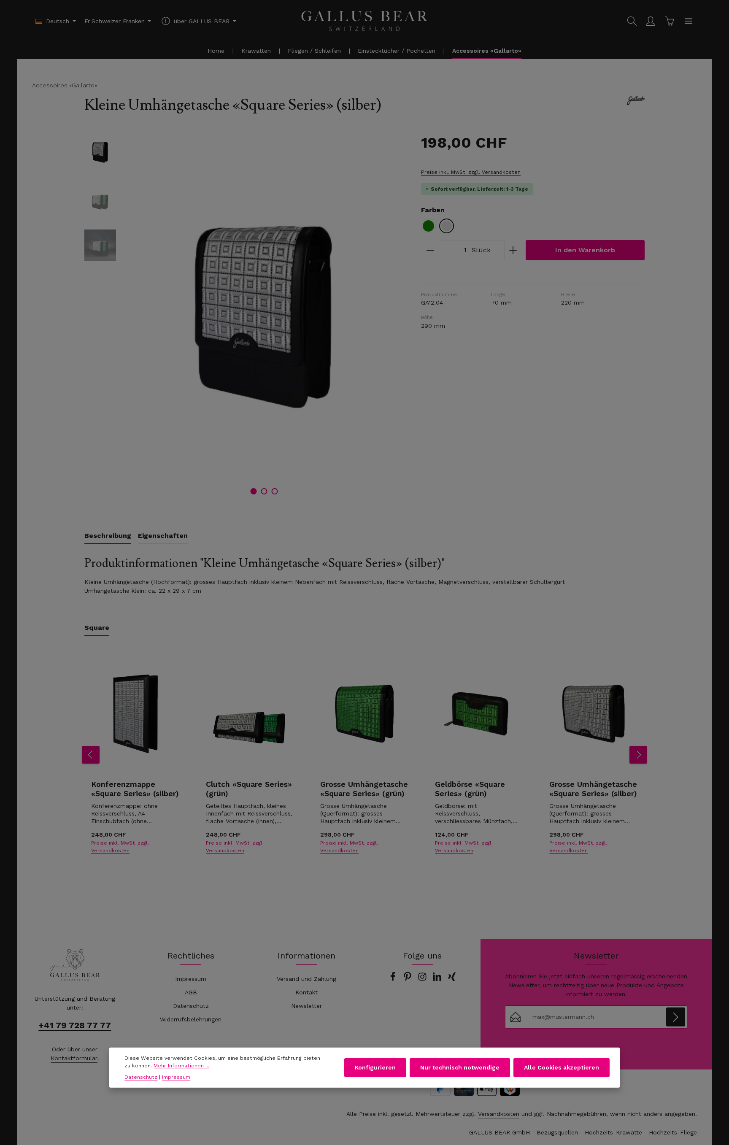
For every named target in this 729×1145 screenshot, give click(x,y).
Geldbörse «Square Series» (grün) (470, 789)
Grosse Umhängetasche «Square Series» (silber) (593, 789)
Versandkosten (498, 1113)
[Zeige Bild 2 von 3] (264, 491)
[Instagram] (423, 979)
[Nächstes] (638, 755)
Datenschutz (191, 1005)
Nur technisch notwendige (460, 1067)
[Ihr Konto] (650, 21)
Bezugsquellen (557, 1132)
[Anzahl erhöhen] (513, 250)
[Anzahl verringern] (430, 250)
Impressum (190, 978)
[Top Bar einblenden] (688, 21)
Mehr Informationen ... (181, 1066)
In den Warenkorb (585, 250)
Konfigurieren (375, 1067)
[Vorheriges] (91, 755)
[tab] (107, 536)
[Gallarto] (636, 100)
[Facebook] (394, 979)
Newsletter (306, 1005)
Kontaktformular (74, 1058)
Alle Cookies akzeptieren (561, 1067)
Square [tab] (96, 628)
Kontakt (306, 992)
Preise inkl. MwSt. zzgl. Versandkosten (471, 172)
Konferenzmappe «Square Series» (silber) (135, 789)
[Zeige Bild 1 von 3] (254, 491)
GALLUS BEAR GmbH (499, 1132)
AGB (191, 992)
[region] (244, 317)
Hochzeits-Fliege (673, 1132)
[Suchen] (632, 21)
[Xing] (451, 979)
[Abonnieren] (675, 1016)
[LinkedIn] (438, 979)
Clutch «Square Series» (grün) (249, 789)
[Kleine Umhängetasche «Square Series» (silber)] (263, 317)
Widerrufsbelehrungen (190, 1019)
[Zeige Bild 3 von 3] (275, 491)
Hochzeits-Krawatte (613, 1132)
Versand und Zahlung (306, 978)
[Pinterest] (408, 979)
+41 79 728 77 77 (74, 1025)
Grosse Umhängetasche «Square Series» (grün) (364, 789)
